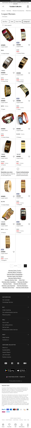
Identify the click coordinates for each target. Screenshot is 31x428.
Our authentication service (9, 312)
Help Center (5, 337)
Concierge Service (7, 302)
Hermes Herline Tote (11, 280)
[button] (28, 6)
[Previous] (11, 265)
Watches (28, 11)
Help (3, 334)
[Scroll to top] (25, 265)
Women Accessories (18, 11)
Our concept (5, 300)
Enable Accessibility (15, 1)
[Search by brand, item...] (3, 6)
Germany (21, 419)
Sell (3, 319)
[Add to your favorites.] (14, 45)
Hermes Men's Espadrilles (14, 274)
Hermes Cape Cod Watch (14, 276)
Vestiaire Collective (9, 344)
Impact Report (6, 352)
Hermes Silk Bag (23, 282)
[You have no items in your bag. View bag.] (28, 6)
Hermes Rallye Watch (14, 278)
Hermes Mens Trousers (15, 272)
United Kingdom (9, 419)
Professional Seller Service (10, 330)
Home (3, 11)
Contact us (5, 340)
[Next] (19, 265)
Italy (28, 419)
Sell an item (5, 327)
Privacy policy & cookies (14, 381)
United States (15, 419)
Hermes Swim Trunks (14, 271)
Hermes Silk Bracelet (20, 284)
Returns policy (6, 315)
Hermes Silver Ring (8, 287)
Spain (25, 419)
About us (5, 347)
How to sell (5, 322)
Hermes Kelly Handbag (9, 282)
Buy (3, 307)
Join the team (6, 355)
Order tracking (6, 310)
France (3, 419)
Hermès (9, 11)
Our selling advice (7, 325)
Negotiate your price (6, 172)
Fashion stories (6, 357)
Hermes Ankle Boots (22, 287)
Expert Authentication (22, 172)
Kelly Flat (22, 280)
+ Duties (6, 79)
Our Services (6, 297)
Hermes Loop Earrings (8, 286)
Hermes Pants (7, 284)
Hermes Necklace (22, 286)
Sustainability (6, 350)
